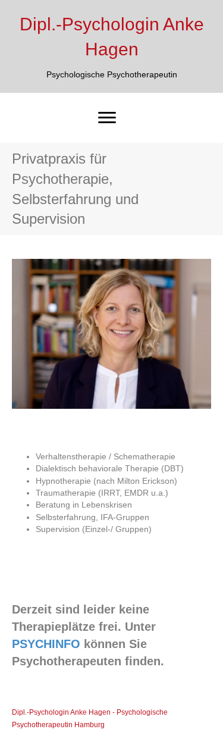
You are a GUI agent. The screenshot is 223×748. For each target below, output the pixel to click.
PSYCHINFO (46, 643)
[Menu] (107, 118)
